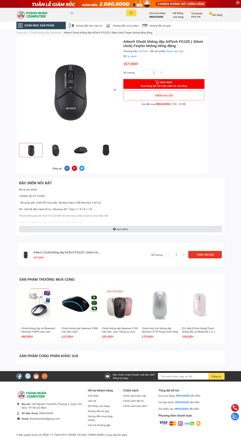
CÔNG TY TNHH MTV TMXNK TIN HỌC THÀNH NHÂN (73, 434)
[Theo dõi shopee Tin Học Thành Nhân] (36, 375)
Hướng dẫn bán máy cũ (89, 25)
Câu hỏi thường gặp (99, 424)
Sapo (124, 434)
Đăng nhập (196, 16)
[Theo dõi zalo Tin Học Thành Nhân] (28, 375)
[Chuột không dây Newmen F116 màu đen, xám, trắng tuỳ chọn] (120, 304)
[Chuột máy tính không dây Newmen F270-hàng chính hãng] (160, 304)
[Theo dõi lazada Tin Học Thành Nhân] (44, 375)
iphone (71, 18)
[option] (68, 89)
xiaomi (79, 18)
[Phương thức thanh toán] (180, 423)
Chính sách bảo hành (135, 405)
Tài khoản (196, 13)
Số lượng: (129, 72)
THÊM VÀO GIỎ (164, 95)
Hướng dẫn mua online (126, 25)
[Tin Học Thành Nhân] (38, 14)
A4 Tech (144, 51)
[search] (131, 13)
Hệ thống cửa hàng (178, 15)
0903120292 (156, 16)
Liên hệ (92, 400)
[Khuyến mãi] (120, 4)
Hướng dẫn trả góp (160, 25)
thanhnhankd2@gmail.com (45, 418)
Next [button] (115, 90)
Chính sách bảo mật (134, 395)
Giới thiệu (93, 395)
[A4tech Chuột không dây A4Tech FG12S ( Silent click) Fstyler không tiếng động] (68, 89)
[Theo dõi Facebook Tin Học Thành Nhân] (19, 375)
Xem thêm (122, 229)
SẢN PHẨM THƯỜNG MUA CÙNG (47, 279)
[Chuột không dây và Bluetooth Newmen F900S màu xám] (39, 304)
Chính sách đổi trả (133, 400)
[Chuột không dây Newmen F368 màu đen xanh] (79, 304)
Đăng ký (216, 376)
